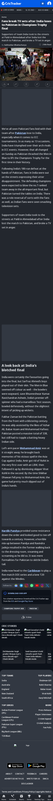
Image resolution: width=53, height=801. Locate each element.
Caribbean (34, 570)
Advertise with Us (14, 778)
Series (29, 799)
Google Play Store (25, 601)
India (4, 680)
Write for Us (33, 778)
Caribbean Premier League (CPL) (10, 718)
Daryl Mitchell (45, 698)
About (9, 773)
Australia (6, 684)
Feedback (31, 773)
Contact (19, 773)
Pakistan (33, 608)
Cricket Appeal (44, 718)
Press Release (45, 710)
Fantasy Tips (39, 799)
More (49, 799)
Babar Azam (45, 689)
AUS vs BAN (43, 10)
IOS (12, 601)
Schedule (12, 799)
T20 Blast (6, 736)
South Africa (7, 698)
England (5, 689)
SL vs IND (30, 10)
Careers (43, 773)
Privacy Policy (28, 791)
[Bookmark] (26, 84)
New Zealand (8, 693)
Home (4, 799)
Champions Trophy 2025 (14, 608)
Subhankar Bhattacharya (14, 45)
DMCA (45, 778)
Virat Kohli (46, 693)
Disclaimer (27, 783)
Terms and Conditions (12, 791)
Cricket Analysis (44, 723)
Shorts (21, 799)
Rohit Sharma (45, 684)
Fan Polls (47, 727)
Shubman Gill (45, 680)
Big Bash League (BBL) (12, 731)
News (19, 10)
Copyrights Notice (43, 791)
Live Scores (8, 10)
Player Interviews (43, 714)
